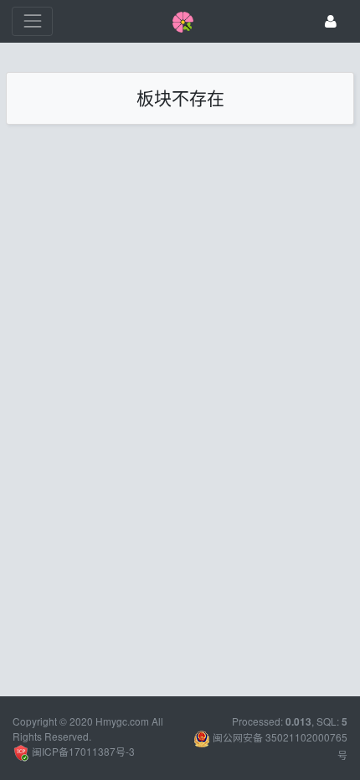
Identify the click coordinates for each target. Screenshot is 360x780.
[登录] (331, 21)
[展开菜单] (32, 21)
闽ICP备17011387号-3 (82, 751)
